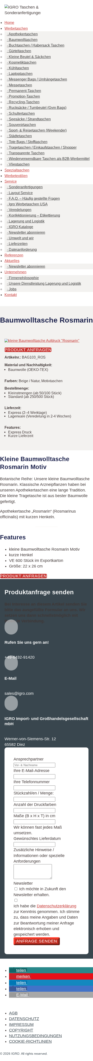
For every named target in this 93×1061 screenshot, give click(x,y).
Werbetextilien (16, 176)
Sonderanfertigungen (26, 187)
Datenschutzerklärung (56, 906)
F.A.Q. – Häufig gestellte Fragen (34, 198)
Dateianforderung (23, 249)
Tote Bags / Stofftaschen (28, 142)
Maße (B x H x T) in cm (34, 816)
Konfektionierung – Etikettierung (34, 215)
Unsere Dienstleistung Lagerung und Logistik (45, 283)
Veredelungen (20, 210)
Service (11, 181)
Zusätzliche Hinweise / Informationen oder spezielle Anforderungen (39, 855)
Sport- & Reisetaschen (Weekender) (38, 130)
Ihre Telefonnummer (32, 782)
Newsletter (23, 883)
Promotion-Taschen (24, 96)
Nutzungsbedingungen (35, 1036)
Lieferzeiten (18, 244)
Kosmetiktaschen (22, 62)
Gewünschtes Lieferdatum (37, 838)
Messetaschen (20, 85)
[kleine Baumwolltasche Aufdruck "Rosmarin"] (42, 341)
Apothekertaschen (23, 34)
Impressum (21, 1024)
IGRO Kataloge (21, 227)
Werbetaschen (16, 28)
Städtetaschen (20, 136)
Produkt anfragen (28, 350)
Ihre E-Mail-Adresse (31, 770)
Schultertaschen (22, 113)
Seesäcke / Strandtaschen (30, 119)
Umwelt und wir (21, 238)
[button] (18, 970)
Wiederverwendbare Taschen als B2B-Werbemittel (49, 159)
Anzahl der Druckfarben (35, 804)
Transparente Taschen (26, 153)
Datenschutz (24, 1018)
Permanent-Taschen (25, 91)
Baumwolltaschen (23, 40)
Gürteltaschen (20, 51)
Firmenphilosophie (24, 278)
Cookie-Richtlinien (30, 1041)
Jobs (12, 289)
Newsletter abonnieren (27, 232)
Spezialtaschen (17, 170)
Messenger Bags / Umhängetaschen (38, 79)
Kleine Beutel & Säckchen (30, 57)
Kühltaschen (19, 68)
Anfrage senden (36, 941)
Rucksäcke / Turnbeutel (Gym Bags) (37, 108)
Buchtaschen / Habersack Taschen (36, 45)
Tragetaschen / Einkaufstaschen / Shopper (43, 147)
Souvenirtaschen (22, 125)
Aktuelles (12, 261)
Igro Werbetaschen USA (28, 204)
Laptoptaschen (21, 74)
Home (9, 23)
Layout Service (21, 193)
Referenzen (14, 255)
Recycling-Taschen (24, 102)
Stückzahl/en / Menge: (34, 793)
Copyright (21, 1030)
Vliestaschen (19, 164)
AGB (13, 1013)
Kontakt (11, 295)
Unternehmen (15, 272)
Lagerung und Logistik (26, 221)
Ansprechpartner (29, 759)
